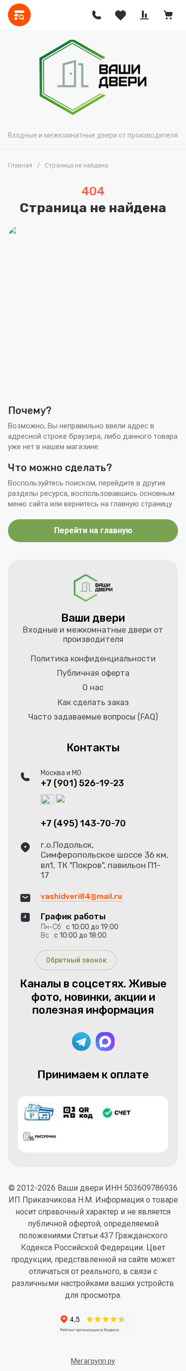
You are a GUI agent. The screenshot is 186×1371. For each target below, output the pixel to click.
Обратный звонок (76, 960)
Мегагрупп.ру (93, 1361)
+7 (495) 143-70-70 (83, 823)
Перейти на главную (93, 530)
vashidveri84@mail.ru (81, 896)
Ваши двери (93, 618)
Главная (20, 165)
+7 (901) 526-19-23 (82, 783)
